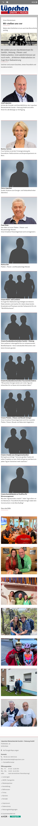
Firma (4, 793)
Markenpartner (7, 783)
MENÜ (34, 2)
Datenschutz (6, 806)
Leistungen (6, 777)
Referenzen (6, 790)
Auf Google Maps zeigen (11, 750)
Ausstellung (6, 786)
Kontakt (5, 799)
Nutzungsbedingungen (9, 810)
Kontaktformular (8, 762)
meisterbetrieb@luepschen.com (13, 759)
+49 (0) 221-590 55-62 (10, 757)
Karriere (5, 796)
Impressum (6, 803)
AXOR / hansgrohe (8, 780)
